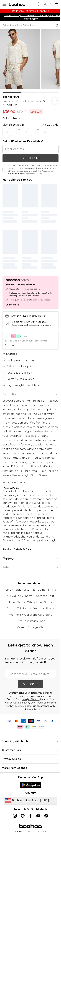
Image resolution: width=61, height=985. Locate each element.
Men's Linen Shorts (19, 596)
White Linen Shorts (41, 608)
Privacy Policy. (33, 709)
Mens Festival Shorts (26, 25)
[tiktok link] (46, 816)
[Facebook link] (30, 816)
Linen (9, 589)
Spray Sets (22, 589)
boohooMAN (11, 96)
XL (44, 131)
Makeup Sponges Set (31, 627)
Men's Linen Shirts (43, 589)
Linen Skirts (17, 602)
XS (6, 131)
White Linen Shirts (39, 602)
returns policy (46, 325)
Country (30, 792)
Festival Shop (8, 25)
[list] (30, 11)
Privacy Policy (15, 174)
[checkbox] (4, 169)
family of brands (31, 699)
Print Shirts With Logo (30, 621)
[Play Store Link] (30, 785)
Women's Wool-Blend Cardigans (30, 614)
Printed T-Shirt (16, 608)
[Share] (57, 25)
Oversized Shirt (44, 596)
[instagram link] (15, 816)
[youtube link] (38, 816)
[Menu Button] (4, 4)
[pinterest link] (23, 816)
